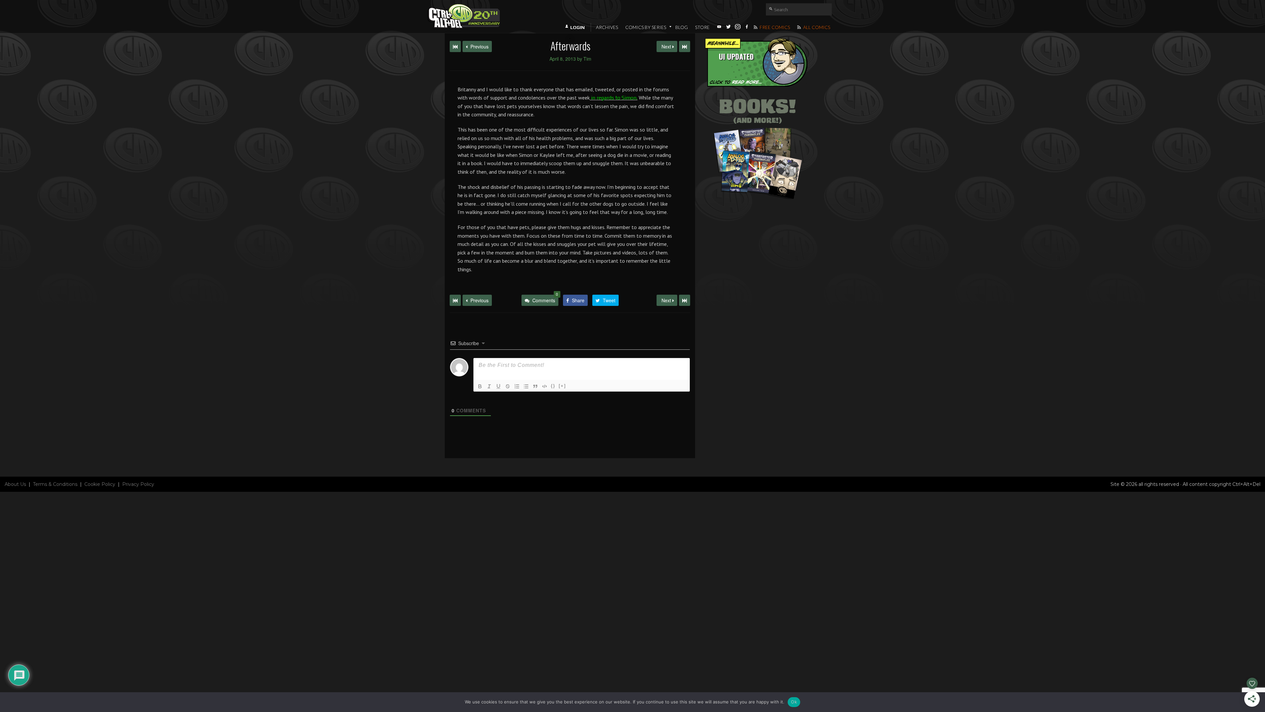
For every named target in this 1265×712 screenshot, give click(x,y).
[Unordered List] (526, 386)
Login (577, 27)
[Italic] (489, 386)
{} (553, 385)
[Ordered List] (516, 386)
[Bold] (480, 386)
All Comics (816, 27)
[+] (562, 385)
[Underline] (498, 386)
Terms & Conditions (55, 484)
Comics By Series (645, 27)
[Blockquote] (535, 386)
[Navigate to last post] (684, 46)
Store (702, 27)
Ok (794, 701)
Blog (681, 27)
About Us (15, 484)
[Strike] (507, 386)
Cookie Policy (99, 484)
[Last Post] (684, 300)
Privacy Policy (138, 484)
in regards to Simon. (613, 98)
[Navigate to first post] (455, 46)
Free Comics (774, 27)
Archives (607, 27)
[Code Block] (544, 386)
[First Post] (455, 300)
